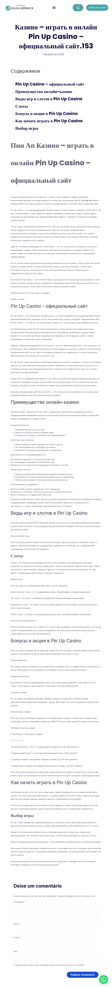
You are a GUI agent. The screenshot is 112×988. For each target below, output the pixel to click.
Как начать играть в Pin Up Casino (49, 121)
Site (15, 951)
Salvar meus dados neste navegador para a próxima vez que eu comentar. (50, 965)
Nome (17, 924)
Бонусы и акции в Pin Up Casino (46, 113)
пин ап (88, 200)
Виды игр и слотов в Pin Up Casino (48, 99)
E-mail (17, 937)
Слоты (21, 106)
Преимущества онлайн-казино (43, 91)
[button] (53, 7)
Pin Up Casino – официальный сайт (49, 84)
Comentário (20, 902)
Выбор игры (26, 128)
